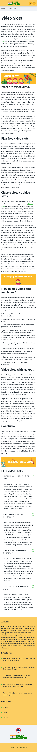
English (5, 707)
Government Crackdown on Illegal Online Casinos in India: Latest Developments (19, 659)
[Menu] (34, 3)
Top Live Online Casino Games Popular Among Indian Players (17, 694)
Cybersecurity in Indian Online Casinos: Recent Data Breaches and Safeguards (19, 668)
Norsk (5, 712)
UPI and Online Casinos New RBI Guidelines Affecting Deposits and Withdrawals (17, 677)
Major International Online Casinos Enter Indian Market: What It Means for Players (17, 685)
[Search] (30, 3)
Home (3, 9)
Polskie (5, 717)
